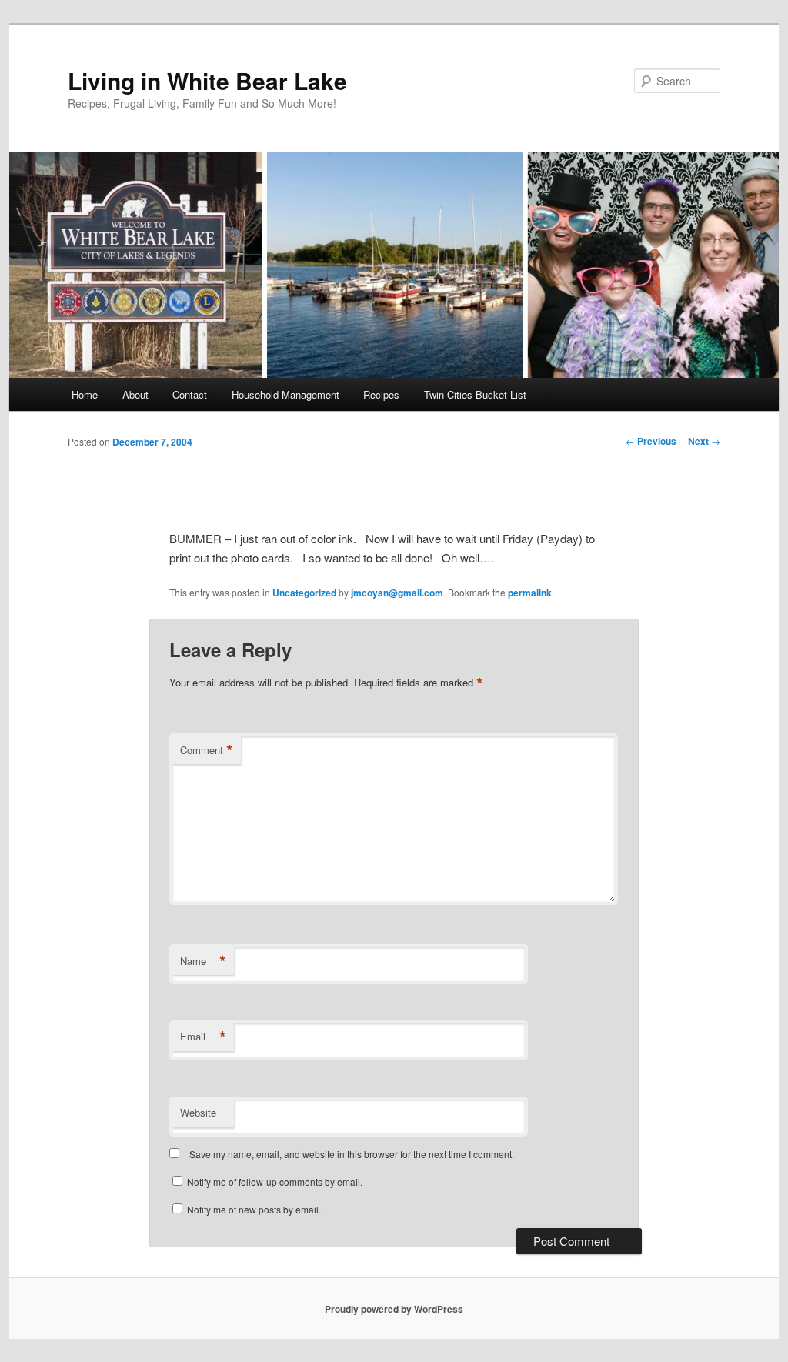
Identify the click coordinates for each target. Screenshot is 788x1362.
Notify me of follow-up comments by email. (274, 1181)
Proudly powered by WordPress (394, 1309)
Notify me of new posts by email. (254, 1209)
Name (203, 961)
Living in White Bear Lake (207, 80)
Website (198, 1112)
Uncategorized (304, 592)
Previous (651, 441)
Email (203, 1036)
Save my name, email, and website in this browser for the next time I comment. (351, 1153)
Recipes (381, 394)
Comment (206, 750)
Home (85, 394)
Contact (189, 394)
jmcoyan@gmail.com (397, 592)
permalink (530, 592)
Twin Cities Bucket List (475, 394)
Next (704, 441)
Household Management (285, 394)
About (135, 394)
